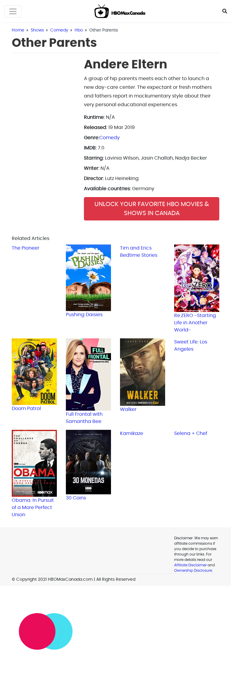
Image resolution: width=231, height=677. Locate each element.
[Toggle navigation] (13, 11)
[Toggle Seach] (224, 11)
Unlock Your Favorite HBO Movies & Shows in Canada (151, 208)
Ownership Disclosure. (193, 570)
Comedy (109, 137)
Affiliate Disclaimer (190, 565)
